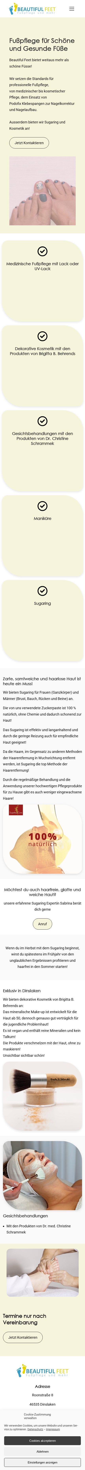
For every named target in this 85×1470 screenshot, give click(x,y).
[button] (71, 8)
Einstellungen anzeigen (42, 1462)
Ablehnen (43, 1451)
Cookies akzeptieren (42, 1440)
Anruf (42, 924)
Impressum (53, 1429)
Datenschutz (35, 1429)
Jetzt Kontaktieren (29, 143)
